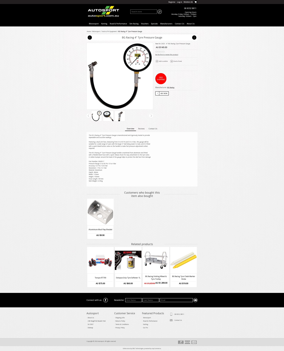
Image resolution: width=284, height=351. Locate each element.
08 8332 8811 (179, 314)
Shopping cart (195, 2)
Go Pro (145, 328)
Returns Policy (120, 321)
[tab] (130, 129)
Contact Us (179, 24)
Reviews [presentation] (141, 129)
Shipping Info (120, 318)
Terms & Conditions (122, 324)
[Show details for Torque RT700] (100, 260)
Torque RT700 (100, 278)
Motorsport (94, 24)
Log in (179, 2)
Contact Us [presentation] (153, 129)
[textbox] (143, 12)
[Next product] (194, 37)
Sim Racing (134, 24)
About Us (191, 24)
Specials (154, 24)
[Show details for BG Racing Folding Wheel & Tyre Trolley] (156, 260)
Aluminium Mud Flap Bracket (100, 229)
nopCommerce (156, 348)
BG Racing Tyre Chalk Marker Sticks (183, 277)
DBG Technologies (138, 348)
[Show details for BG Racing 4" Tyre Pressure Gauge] (96, 116)
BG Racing (170, 87)
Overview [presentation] (130, 129)
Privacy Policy (120, 328)
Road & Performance (118, 24)
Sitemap (90, 328)
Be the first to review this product (166, 55)
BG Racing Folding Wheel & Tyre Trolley (156, 277)
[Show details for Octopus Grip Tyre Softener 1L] (128, 260)
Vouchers (145, 24)
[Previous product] (90, 37)
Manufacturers (166, 24)
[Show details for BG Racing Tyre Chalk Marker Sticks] (183, 260)
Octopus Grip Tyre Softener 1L (128, 278)
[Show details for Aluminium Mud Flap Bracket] (100, 212)
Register (171, 2)
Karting (104, 24)
